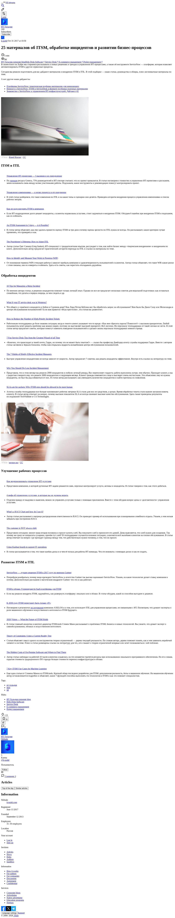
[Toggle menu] (2, 3)
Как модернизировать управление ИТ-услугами (29, 481)
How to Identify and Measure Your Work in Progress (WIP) (32, 258)
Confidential (12, 883)
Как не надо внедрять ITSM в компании (25, 209)
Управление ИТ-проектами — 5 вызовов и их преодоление (34, 176)
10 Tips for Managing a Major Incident (23, 286)
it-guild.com (12, 802)
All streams (10, 2)
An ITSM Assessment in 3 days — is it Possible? (28, 225)
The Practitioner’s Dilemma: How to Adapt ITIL (27, 241)
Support (21, 913)
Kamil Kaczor (15, 157)
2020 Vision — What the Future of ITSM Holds (27, 619)
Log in (9, 840)
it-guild (4, 41)
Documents (11, 878)
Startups (10, 902)
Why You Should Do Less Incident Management (28, 368)
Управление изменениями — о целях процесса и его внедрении (36, 192)
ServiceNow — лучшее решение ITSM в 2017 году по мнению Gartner (39, 572)
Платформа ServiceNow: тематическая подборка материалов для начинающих (43, 86)
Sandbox (10, 862)
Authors (10, 859)
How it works (12, 871)
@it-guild (5, 760)
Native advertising (14, 898)
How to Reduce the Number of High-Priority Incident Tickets (33, 319)
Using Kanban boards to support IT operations (27, 547)
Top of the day (8, 788)
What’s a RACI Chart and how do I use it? (25, 512)
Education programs (15, 900)
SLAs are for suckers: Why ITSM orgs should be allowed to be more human (39, 387)
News (9, 854)
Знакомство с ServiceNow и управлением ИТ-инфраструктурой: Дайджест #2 (43, 91)
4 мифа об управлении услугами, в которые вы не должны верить (37, 495)
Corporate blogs (13, 893)
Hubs (9, 857)
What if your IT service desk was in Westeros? (27, 302)
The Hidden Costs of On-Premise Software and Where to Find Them (36, 652)
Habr (16, 915)
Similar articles (21, 788)
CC (24, 157)
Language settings (9, 913)
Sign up (10, 842)
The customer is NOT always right (22, 528)
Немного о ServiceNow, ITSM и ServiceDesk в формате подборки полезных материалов (47, 89)
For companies (13, 876)
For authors (11, 873)
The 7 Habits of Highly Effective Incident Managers (29, 354)
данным (13, 180)
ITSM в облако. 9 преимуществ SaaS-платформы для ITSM (34, 589)
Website (4, 739)
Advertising (12, 895)
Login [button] (3, 17)
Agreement (11, 881)
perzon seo (13, 462)
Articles (10, 852)
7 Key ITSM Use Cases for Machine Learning (27, 669)
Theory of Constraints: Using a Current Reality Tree (29, 636)
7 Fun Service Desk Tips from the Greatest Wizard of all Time (33, 338)
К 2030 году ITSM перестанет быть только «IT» (29, 603)
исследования (37, 607)
